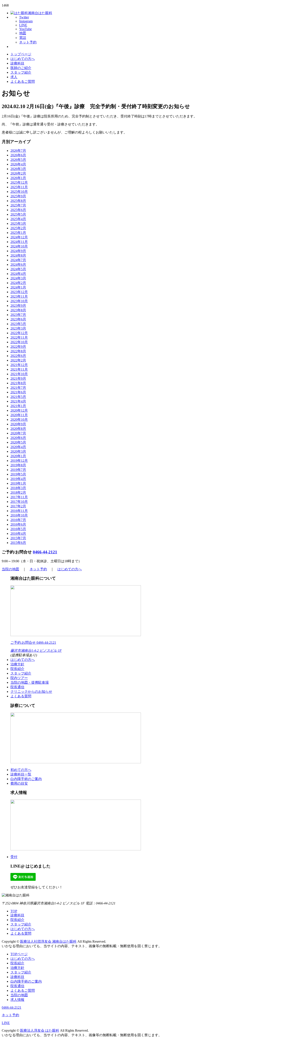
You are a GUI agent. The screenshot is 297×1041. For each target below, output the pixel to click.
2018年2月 (18, 492)
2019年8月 (18, 465)
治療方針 (17, 664)
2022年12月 (19, 333)
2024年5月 (18, 269)
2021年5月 (18, 397)
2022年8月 (18, 351)
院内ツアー (19, 678)
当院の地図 (10, 569)
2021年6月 (18, 392)
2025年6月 (18, 210)
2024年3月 (18, 278)
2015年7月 (18, 538)
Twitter (24, 17)
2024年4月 (18, 274)
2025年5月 (18, 214)
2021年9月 (18, 378)
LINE (23, 25)
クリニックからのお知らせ (31, 691)
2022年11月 (19, 337)
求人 (13, 77)
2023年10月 (19, 301)
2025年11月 (19, 187)
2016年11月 (19, 511)
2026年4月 (18, 164)
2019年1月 (18, 483)
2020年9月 (18, 424)
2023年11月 (19, 296)
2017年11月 (19, 497)
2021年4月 (18, 401)
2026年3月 (18, 169)
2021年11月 (19, 369)
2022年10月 (19, 342)
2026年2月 (18, 173)
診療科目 (17, 63)
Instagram (26, 21)
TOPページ (19, 954)
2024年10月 (19, 246)
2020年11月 (19, 415)
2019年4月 (18, 479)
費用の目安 (19, 783)
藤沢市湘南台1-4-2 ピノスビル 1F (36, 650)
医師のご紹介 (20, 68)
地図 (22, 33)
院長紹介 (17, 669)
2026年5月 (18, 160)
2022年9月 (18, 346)
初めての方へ (20, 770)
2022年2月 (18, 360)
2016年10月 (19, 515)
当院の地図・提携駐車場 (29, 682)
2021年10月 (19, 374)
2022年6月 (18, 356)
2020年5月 (18, 442)
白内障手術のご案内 (26, 779)
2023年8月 (18, 310)
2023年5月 (18, 324)
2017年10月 (19, 501)
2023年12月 (19, 292)
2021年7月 (18, 387)
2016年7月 (18, 520)
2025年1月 (18, 232)
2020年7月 (18, 433)
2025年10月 (19, 191)
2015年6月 (18, 542)
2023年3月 (18, 328)
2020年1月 (18, 456)
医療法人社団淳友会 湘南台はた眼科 (48, 941)
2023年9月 (18, 305)
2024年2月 (18, 283)
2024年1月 (18, 287)
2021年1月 (18, 406)
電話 (22, 38)
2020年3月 (18, 451)
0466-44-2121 (45, 552)
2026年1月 (18, 178)
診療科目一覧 (20, 774)
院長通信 (17, 687)
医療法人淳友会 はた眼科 (39, 1030)
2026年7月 (18, 150)
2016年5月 (18, 529)
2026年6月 (18, 155)
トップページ (20, 54)
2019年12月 (19, 460)
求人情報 (17, 999)
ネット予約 (28, 42)
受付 (13, 857)
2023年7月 (18, 315)
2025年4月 (18, 219)
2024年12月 (19, 237)
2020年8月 (18, 429)
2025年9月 (18, 196)
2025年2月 (18, 228)
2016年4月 (18, 533)
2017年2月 (18, 506)
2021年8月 (18, 383)
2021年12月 (19, 365)
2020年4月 (18, 447)
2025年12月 (19, 182)
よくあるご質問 (22, 81)
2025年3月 (18, 223)
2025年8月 (18, 201)
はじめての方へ (22, 59)
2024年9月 (18, 251)
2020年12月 (19, 410)
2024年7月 (18, 260)
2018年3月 (18, 488)
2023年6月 (18, 319)
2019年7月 (18, 470)
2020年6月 (18, 438)
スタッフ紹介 (20, 72)
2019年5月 (18, 474)
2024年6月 (18, 264)
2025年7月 (18, 205)
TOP (13, 911)
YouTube (25, 29)
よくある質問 (20, 696)
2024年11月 (19, 242)
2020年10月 (19, 419)
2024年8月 (18, 255)
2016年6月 (18, 524)
